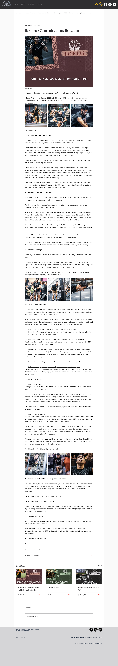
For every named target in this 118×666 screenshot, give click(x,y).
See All (100, 565)
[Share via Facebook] (26, 550)
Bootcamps (57, 13)
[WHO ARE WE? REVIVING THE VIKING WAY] (89, 576)
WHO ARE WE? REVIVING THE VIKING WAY (89, 588)
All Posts (18, 13)
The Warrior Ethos (53, 587)
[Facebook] (105, 4)
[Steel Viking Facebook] (91, 630)
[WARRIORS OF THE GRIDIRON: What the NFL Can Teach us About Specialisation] (29, 576)
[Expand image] (36, 115)
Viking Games (81, 13)
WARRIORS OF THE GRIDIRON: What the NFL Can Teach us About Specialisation (28, 588)
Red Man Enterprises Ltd (96, 643)
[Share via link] (39, 550)
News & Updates (30, 13)
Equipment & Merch (44, 13)
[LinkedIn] (114, 4)
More (90, 13)
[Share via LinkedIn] (35, 550)
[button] (100, 4)
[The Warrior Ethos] (59, 576)
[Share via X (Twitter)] (30, 550)
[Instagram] (110, 4)
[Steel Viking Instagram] (96, 630)
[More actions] (92, 25)
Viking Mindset (68, 13)
